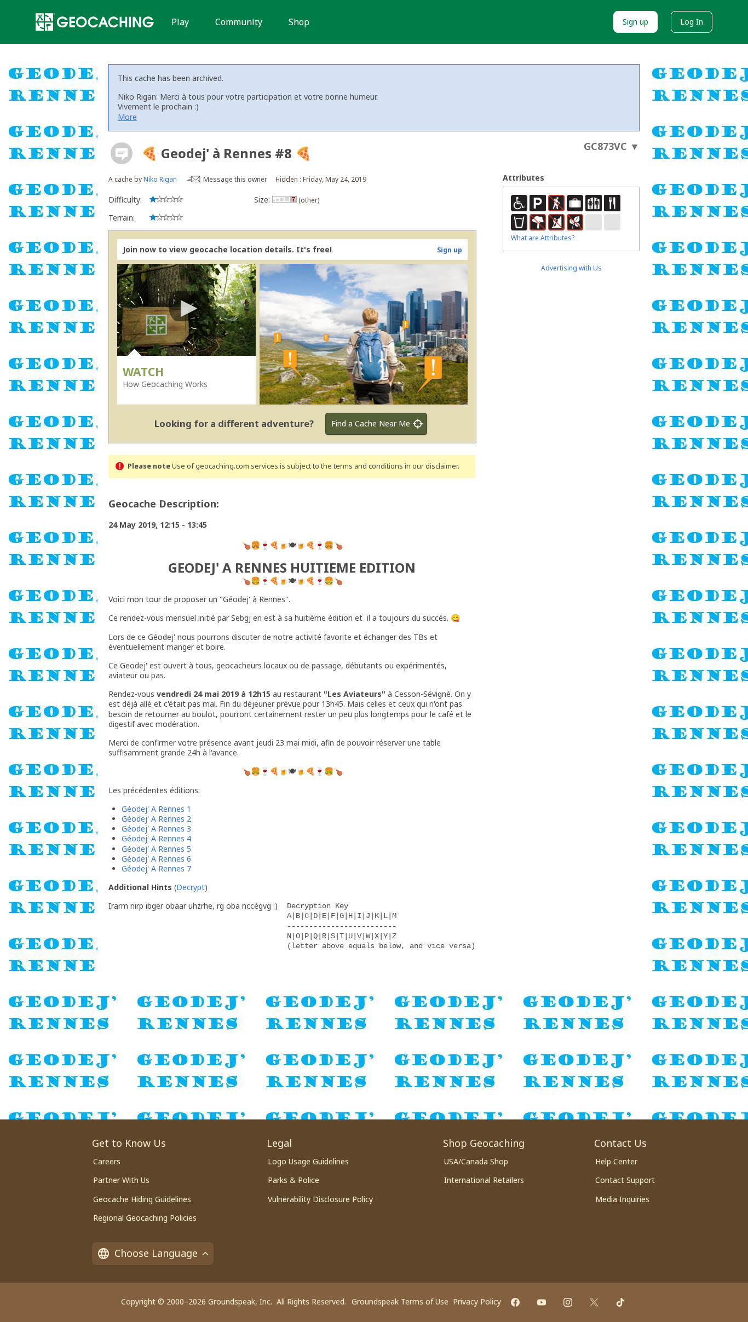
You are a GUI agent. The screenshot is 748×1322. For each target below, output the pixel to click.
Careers (106, 1161)
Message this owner (235, 179)
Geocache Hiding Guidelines (142, 1199)
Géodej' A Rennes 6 (156, 858)
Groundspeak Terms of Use (400, 1301)
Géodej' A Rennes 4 (156, 838)
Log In (691, 21)
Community (238, 22)
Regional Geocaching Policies (145, 1218)
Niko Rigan (160, 179)
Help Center (616, 1161)
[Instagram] (567, 1302)
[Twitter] (594, 1302)
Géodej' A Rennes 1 (156, 809)
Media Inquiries (622, 1199)
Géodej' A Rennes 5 (156, 849)
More (127, 117)
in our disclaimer (431, 466)
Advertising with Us (571, 268)
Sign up (635, 21)
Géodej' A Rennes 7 (156, 868)
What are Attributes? (542, 238)
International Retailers (484, 1180)
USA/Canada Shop (476, 1161)
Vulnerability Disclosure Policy (320, 1199)
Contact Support (625, 1180)
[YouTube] (541, 1302)
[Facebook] (515, 1302)
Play (180, 22)
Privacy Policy (477, 1301)
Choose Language (156, 1253)
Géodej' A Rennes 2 (156, 818)
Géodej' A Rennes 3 (156, 828)
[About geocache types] (121, 153)
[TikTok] (620, 1302)
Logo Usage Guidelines (308, 1161)
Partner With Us (121, 1180)
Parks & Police (293, 1180)
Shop (299, 22)
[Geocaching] (95, 22)
